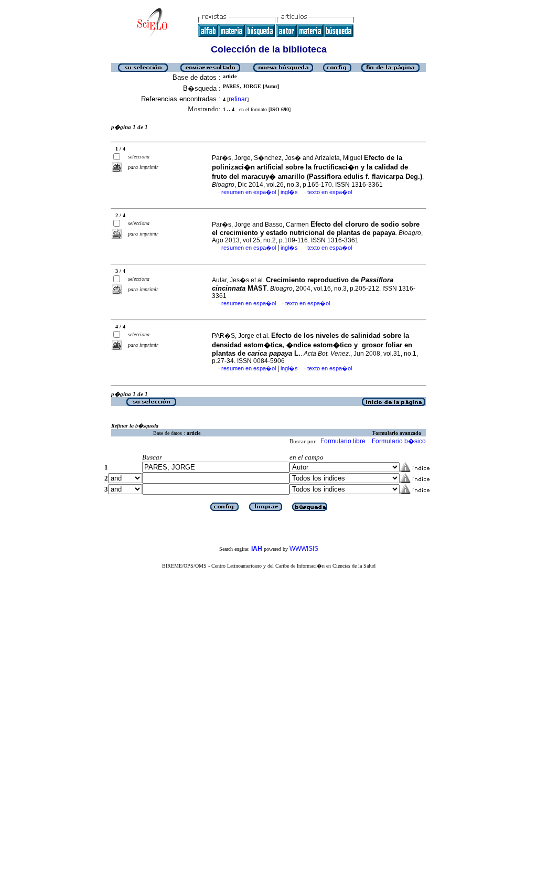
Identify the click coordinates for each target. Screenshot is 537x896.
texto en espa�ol (329, 192)
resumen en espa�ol (248, 192)
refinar (238, 99)
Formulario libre (343, 441)
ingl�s (289, 192)
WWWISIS (303, 548)
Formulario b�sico (399, 441)
